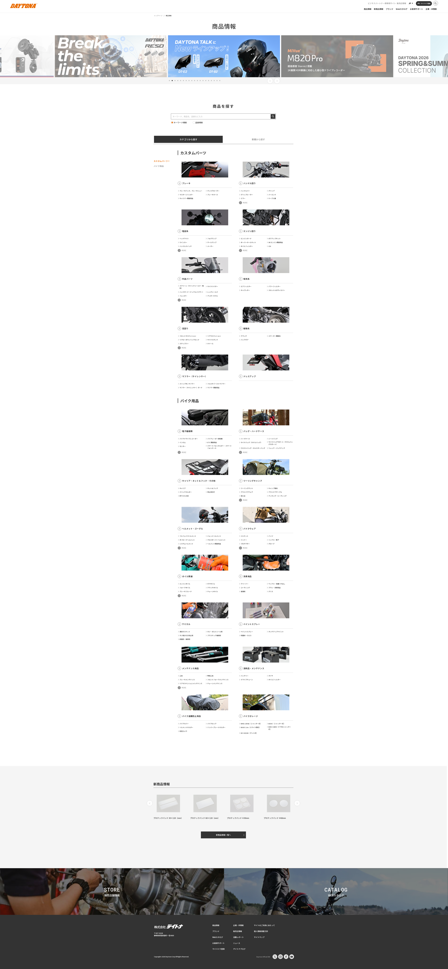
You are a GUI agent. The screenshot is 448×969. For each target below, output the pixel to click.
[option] (111, 56)
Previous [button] (270, 81)
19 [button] (219, 80)
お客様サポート (218, 943)
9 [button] (191, 80)
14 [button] (205, 80)
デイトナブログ (239, 949)
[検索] (273, 116)
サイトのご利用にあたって (264, 925)
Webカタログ (217, 937)
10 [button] (194, 80)
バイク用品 (159, 166)
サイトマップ (259, 937)
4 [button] (177, 80)
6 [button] (183, 80)
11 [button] (197, 80)
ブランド (215, 931)
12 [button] (200, 80)
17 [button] (214, 80)
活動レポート (238, 937)
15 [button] (208, 80)
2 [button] (172, 80)
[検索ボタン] (435, 3)
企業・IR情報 (238, 925)
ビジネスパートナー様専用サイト (382, 3)
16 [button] (211, 80)
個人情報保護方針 (261, 931)
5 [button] (180, 80)
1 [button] (169, 80)
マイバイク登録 (218, 949)
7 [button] (186, 80)
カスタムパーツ (161, 161)
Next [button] (277, 81)
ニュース (236, 943)
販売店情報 (401, 3)
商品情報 (215, 925)
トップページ (158, 15)
